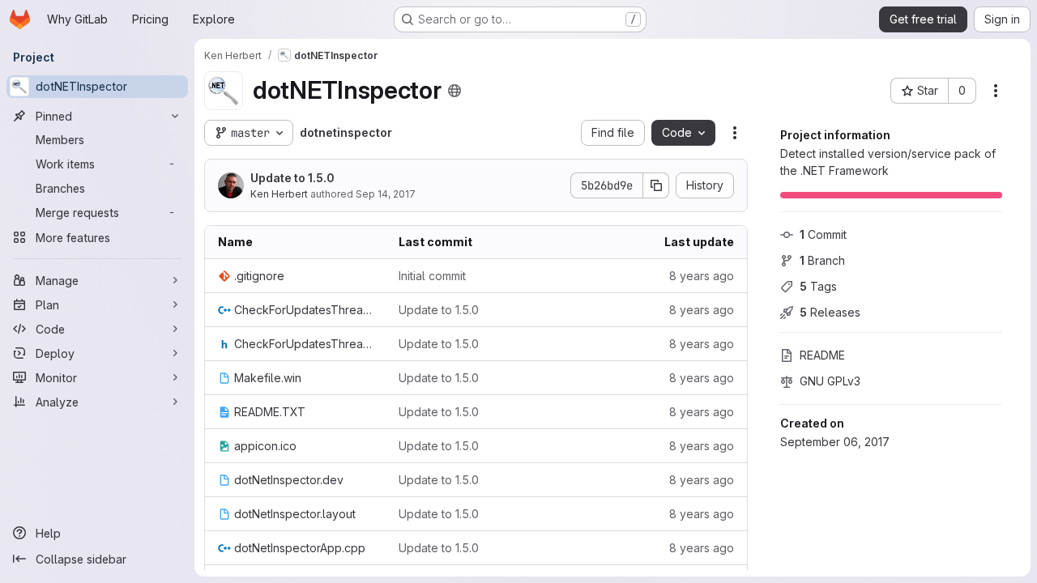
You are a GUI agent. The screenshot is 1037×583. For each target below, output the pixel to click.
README (822, 355)
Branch (822, 260)
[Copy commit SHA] (656, 185)
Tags (818, 286)
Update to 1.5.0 (292, 178)
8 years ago (701, 276)
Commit (823, 234)
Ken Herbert (279, 194)
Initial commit (432, 276)
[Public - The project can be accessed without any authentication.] (454, 90)
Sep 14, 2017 (386, 194)
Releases (830, 312)
